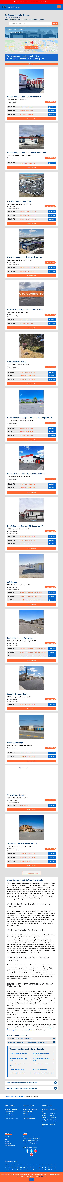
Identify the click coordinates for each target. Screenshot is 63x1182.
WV (55, 1169)
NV (55, 1167)
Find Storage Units (10, 1111)
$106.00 (52, 656)
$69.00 (52, 857)
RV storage (18, 1030)
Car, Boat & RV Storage (29, 1118)
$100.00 (52, 592)
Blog (6, 1139)
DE (30, 1165)
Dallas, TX (52, 1113)
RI (24, 1169)
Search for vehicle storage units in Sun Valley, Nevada (22, 1088)
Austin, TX (52, 1124)
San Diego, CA (53, 1122)
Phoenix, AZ (45, 1117)
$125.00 (52, 211)
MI (21, 1167)
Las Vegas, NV (45, 1120)
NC (36, 1167)
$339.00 (52, 488)
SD (30, 1169)
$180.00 (52, 540)
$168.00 (52, 379)
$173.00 (52, 107)
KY (5, 1167)
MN (24, 1167)
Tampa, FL (44, 1122)
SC (27, 1169)
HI (39, 1165)
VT (45, 1169)
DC (27, 1165)
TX (36, 1169)
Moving (7, 1141)
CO (21, 1165)
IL (48, 1165)
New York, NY (53, 1109)
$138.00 (52, 536)
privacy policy (42, 1176)
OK (12, 1169)
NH (45, 1167)
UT (39, 1169)
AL (8, 1165)
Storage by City (9, 1113)
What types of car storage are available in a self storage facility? (27, 1042)
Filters (32, 64)
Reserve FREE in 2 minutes (16, 29)
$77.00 (52, 753)
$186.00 (52, 544)
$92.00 (52, 652)
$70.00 (52, 704)
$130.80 (52, 428)
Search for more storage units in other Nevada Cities (22, 1082)
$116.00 (52, 596)
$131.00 (52, 375)
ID (45, 1165)
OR (15, 1169)
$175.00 (52, 267)
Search (55, 23)
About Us (7, 1137)
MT (33, 1167)
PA (18, 1169)
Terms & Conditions (10, 1145)
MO (27, 1167)
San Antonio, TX (45, 1125)
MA (12, 1167)
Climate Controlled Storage (30, 1109)
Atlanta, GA (53, 1117)
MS (30, 1167)
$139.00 (52, 756)
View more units (31, 118)
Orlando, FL (53, 1120)
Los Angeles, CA (45, 1110)
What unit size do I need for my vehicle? (20, 1038)
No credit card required (15, 32)
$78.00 (52, 648)
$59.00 (52, 853)
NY (5, 1169)
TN (33, 1169)
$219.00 (52, 114)
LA (8, 1167)
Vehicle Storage (27, 1116)
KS (55, 1165)
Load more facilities (32, 873)
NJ (48, 1167)
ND (39, 1167)
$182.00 (52, 110)
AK (6, 1165)
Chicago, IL (44, 1113)
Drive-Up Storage (27, 1111)
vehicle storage (47, 1028)
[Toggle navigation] (59, 6)
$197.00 (52, 484)
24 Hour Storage (27, 1113)
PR (21, 1169)
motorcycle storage (29, 1030)
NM (52, 1167)
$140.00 (52, 215)
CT (24, 1165)
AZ (15, 1165)
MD (15, 1167)
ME (18, 1167)
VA (42, 1169)
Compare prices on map (31, 47)
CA (18, 1165)
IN (51, 1165)
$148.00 (52, 319)
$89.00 (52, 861)
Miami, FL (44, 1115)
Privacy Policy (8, 1143)
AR (12, 1165)
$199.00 (52, 271)
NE (42, 1167)
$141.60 (52, 435)
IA (42, 1165)
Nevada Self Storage (17, 1096)
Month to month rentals (15, 35)
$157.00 (52, 323)
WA (49, 1169)
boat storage (11, 1030)
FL (33, 1165)
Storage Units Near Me (11, 1109)
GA (36, 1165)
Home (7, 1096)
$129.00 (52, 372)
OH (9, 1169)
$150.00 (52, 219)
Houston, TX (53, 1115)
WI (52, 1169)
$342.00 (52, 600)
